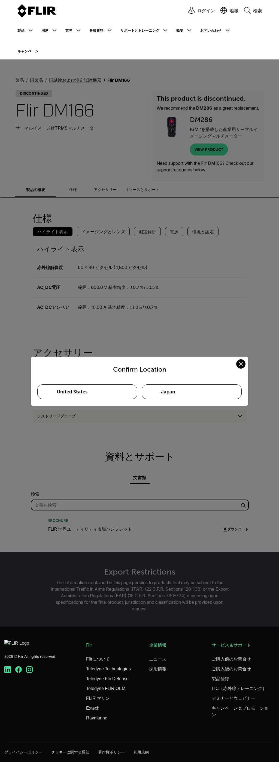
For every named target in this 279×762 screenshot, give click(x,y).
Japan (168, 392)
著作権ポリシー (111, 752)
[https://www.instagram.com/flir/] (29, 669)
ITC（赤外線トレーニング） (239, 688)
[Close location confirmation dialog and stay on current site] (240, 364)
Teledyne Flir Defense (107, 678)
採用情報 (157, 669)
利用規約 (141, 752)
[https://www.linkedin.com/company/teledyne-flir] (7, 669)
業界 (68, 30)
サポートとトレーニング (139, 30)
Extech (92, 708)
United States (72, 392)
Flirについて (98, 659)
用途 (44, 30)
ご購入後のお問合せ (231, 669)
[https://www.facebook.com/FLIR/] (18, 669)
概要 (179, 30)
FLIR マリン (98, 698)
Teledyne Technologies (108, 669)
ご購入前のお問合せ (231, 659)
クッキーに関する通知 (70, 752)
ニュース (157, 659)
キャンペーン (28, 51)
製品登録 (220, 678)
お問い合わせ (211, 30)
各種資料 (96, 30)
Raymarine (96, 718)
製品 (21, 30)
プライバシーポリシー (23, 752)
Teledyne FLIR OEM (105, 688)
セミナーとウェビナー (233, 698)
